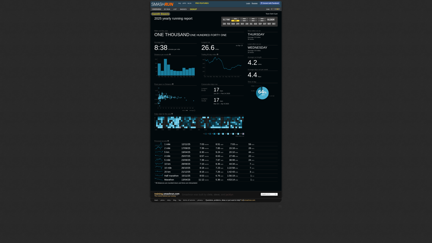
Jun (246, 24)
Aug (255, 24)
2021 (253, 20)
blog (189, 3)
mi (277, 9)
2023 (244, 20)
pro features (202, 3)
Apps (184, 3)
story (169, 200)
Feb (228, 24)
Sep (260, 24)
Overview (156, 9)
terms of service (189, 200)
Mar (233, 24)
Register (255, 3)
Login (248, 3)
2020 (262, 18)
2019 (262, 20)
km (273, 9)
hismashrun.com (248, 200)
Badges (183, 9)
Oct (264, 24)
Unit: (268, 9)
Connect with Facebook (270, 3)
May (242, 24)
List (175, 9)
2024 (244, 18)
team (156, 200)
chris (209, 194)
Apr (237, 24)
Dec (273, 24)
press (163, 200)
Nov (269, 24)
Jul (251, 24)
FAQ (179, 3)
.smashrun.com (166, 193)
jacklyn (229, 194)
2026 (235, 18)
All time (226, 20)
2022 (253, 18)
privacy (200, 200)
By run (167, 9)
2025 (235, 20)
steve (217, 194)
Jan (224, 24)
